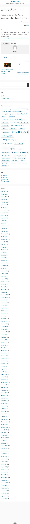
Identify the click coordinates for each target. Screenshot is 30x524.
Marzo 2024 (3, 255)
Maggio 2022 (4, 310)
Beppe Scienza (12, 116)
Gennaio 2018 (4, 448)
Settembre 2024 (4, 239)
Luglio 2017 (3, 464)
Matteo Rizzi (5, 152)
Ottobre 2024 (4, 236)
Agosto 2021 (4, 334)
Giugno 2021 (4, 339)
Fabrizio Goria (5, 122)
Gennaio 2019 (4, 416)
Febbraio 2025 (4, 226)
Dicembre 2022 (4, 294)
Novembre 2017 (4, 453)
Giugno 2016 (4, 498)
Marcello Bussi (8, 149)
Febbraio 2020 (4, 382)
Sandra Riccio (5, 160)
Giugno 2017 (4, 467)
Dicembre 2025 (4, 202)
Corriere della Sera (11, 119)
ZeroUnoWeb (5, 165)
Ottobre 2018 (4, 424)
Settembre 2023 (4, 271)
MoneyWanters (5, 181)
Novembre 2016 (4, 485)
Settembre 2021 (4, 331)
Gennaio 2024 (4, 260)
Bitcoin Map (5, 179)
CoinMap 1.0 (5, 177)
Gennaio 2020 (4, 384)
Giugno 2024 (4, 247)
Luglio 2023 (3, 276)
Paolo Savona (23, 155)
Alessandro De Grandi (6, 111)
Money (15, 155)
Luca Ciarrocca (12, 146)
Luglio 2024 (3, 244)
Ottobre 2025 (4, 207)
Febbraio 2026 (4, 196)
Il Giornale (13, 128)
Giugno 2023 (4, 279)
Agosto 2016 (4, 493)
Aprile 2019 (3, 408)
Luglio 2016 (3, 496)
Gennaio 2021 (4, 353)
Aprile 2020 (3, 377)
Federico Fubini (15, 122)
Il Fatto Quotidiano (17, 125)
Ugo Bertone (4, 163)
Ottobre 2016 (4, 488)
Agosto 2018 (4, 429)
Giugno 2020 (4, 371)
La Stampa (7, 143)
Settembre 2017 (4, 459)
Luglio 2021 (3, 337)
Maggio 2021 (4, 342)
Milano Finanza (19, 152)
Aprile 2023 (3, 284)
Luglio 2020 (3, 369)
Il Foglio (4, 128)
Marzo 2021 (3, 347)
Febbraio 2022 (4, 318)
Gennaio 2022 (4, 321)
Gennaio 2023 (4, 292)
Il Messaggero (5, 132)
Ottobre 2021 (4, 329)
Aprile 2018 (3, 440)
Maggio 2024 (4, 249)
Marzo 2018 (3, 443)
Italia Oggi (7, 136)
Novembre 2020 (4, 358)
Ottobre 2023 (4, 268)
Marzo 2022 (3, 316)
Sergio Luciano (15, 160)
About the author (5, 43)
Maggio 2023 (4, 281)
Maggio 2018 (4, 437)
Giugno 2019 (4, 403)
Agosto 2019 (4, 398)
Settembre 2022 (4, 302)
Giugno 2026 (4, 194)
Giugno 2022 (4, 308)
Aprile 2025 (3, 220)
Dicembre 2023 (4, 263)
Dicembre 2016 (4, 482)
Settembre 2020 (4, 363)
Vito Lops (12, 163)
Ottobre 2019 (4, 392)
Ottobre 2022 (4, 300)
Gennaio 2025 (4, 228)
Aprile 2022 (3, 313)
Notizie (5, 57)
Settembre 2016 (4, 490)
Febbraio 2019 (4, 414)
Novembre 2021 (4, 326)
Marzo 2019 (3, 411)
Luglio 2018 (3, 432)
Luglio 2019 (3, 400)
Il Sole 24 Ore (20, 132)
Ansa (4, 114)
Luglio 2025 (3, 215)
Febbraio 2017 (4, 477)
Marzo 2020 (3, 379)
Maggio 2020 (4, 374)
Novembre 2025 (4, 204)
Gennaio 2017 (4, 480)
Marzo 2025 (3, 223)
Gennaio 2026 (4, 199)
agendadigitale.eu (14, 109)
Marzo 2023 (3, 287)
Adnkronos (4, 109)
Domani (25, 119)
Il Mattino (22, 128)
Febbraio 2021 (4, 350)
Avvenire (4, 116)
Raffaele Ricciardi (21, 158)
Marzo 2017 (3, 474)
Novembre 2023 (4, 265)
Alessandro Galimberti (17, 111)
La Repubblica (9, 140)
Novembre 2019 (4, 390)
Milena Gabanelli (6, 155)
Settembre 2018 (4, 427)
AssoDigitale (22, 114)
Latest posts (13, 43)
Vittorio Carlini (22, 163)
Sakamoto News (15, 1)
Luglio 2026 (3, 191)
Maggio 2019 (4, 406)
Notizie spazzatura (5, 98)
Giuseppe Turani (24, 122)
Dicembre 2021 (4, 324)
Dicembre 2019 (4, 387)
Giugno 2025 (4, 218)
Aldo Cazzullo (25, 109)
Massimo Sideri (20, 149)
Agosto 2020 (4, 366)
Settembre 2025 (4, 210)
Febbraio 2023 (4, 289)
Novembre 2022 (4, 297)
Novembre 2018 (4, 421)
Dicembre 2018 (4, 419)
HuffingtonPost (5, 125)
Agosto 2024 (4, 241)
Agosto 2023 (4, 273)
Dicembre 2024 (4, 231)
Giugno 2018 (4, 435)
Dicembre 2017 (4, 451)
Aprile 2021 (3, 345)
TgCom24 (23, 160)
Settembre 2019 (4, 395)
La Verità (19, 143)
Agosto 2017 (4, 461)
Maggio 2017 (4, 469)
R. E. (14, 158)
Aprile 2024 (3, 252)
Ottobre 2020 (4, 361)
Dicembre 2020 (4, 355)
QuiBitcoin (4, 175)
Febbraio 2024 (4, 257)
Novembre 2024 (4, 234)
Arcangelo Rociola (12, 114)
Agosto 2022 (4, 305)
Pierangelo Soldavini (6, 158)
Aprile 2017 (3, 472)
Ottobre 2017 (4, 456)
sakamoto (27, 25)
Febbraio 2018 (4, 445)
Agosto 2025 (4, 212)
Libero (4, 146)
